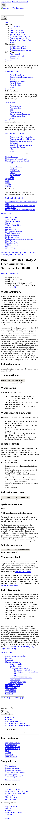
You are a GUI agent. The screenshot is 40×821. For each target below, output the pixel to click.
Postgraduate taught (12, 768)
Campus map (10, 718)
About (7, 120)
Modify (8, 818)
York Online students (12, 233)
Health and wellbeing (12, 237)
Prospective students (12, 743)
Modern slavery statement (14, 812)
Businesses (9, 755)
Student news (10, 227)
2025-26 (13, 287)
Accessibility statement (20, 2)
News (7, 181)
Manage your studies (12, 662)
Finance (8, 223)
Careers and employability (14, 776)
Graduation (9, 694)
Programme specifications (23, 670)
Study (7, 22)
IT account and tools (12, 221)
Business (8, 89)
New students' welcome (13, 231)
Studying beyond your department (26, 672)
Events (7, 183)
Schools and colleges (12, 749)
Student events (10, 229)
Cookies (8, 810)
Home (3, 253)
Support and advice (12, 235)
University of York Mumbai (15, 723)
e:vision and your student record (21, 678)
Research (8, 60)
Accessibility (9, 814)
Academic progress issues (14, 684)
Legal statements (11, 806)
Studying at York (11, 217)
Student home (6, 213)
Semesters (8, 658)
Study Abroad (10, 241)
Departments (9, 179)
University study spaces (18, 682)
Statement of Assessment (9, 585)
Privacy (8, 808)
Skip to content (6, 2)
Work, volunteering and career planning (19, 239)
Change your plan (16, 664)
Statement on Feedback (23, 572)
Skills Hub (9, 247)
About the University (12, 789)
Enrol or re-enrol (15, 666)
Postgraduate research (13, 770)
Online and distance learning (15, 772)
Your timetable (15, 680)
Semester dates (10, 799)
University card (10, 692)
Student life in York (12, 243)
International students (12, 747)
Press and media (11, 757)
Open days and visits (12, 780)
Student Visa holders (12, 686)
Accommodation (11, 219)
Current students (11, 745)
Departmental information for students (18, 249)
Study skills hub (11, 688)
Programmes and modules (15, 254)
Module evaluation (20, 676)
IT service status (11, 797)
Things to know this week (14, 225)
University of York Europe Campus (17, 725)
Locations (8, 187)
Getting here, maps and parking (16, 793)
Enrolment (9, 660)
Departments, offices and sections (17, 791)
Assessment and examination (15, 656)
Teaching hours (10, 690)
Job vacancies (10, 795)
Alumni (8, 185)
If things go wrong (11, 245)
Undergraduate (10, 766)
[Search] (27, 153)
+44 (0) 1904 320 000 (13, 721)
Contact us (9, 720)
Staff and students (11, 157)
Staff (7, 751)
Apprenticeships (11, 774)
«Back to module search (9, 273)
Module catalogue (20, 674)
